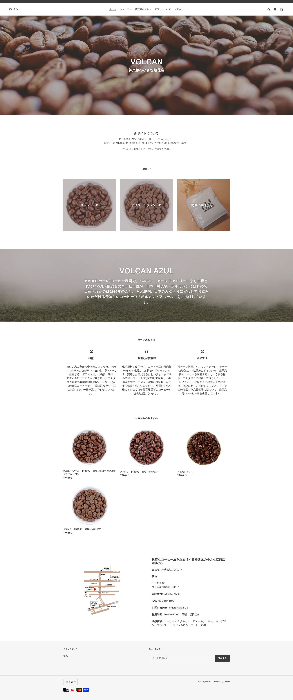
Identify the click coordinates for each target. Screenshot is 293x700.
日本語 (69, 681)
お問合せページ (142, 149)
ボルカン (13, 9)
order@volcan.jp (178, 607)
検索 (65, 655)
